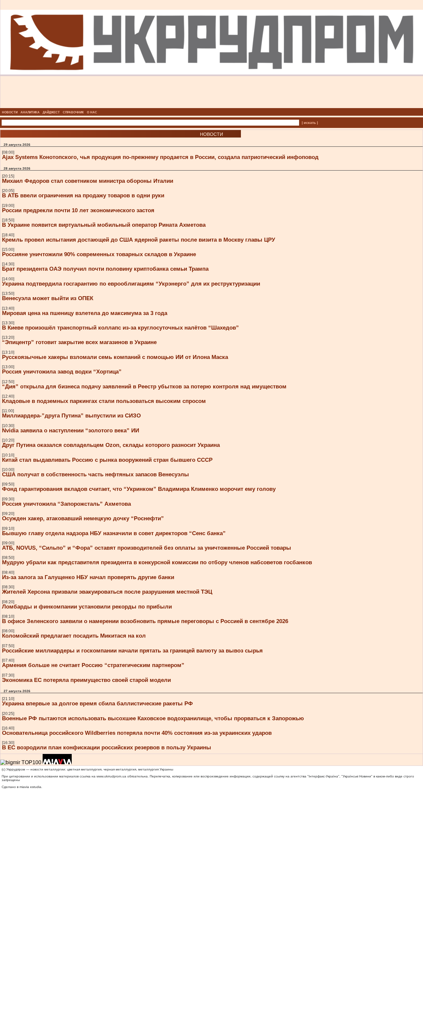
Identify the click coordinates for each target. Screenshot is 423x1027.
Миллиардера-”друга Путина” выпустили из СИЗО (71, 415)
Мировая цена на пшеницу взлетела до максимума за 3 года (84, 313)
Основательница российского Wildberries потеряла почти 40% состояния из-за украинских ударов (137, 733)
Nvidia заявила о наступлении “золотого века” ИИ (70, 430)
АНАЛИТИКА (30, 112)
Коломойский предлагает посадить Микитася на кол (74, 635)
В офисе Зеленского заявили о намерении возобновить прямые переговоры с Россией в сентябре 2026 (145, 621)
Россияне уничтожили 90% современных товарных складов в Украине (99, 254)
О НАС (92, 112)
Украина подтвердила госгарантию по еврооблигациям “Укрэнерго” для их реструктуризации (131, 283)
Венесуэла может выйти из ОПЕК (47, 298)
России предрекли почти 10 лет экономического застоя (78, 210)
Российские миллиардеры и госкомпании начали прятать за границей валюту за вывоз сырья (132, 650)
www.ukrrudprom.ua (111, 776)
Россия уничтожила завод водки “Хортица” (62, 371)
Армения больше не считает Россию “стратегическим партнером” (93, 665)
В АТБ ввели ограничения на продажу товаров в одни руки (83, 195)
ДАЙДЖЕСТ (51, 112)
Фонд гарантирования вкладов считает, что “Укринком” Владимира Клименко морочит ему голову (139, 489)
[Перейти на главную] (211, 106)
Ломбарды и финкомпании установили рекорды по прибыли (87, 606)
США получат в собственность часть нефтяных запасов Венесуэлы (95, 474)
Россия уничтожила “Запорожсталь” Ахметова (66, 503)
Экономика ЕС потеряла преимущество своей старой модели (86, 680)
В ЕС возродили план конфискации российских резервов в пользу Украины (106, 747)
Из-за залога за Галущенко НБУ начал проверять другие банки (88, 577)
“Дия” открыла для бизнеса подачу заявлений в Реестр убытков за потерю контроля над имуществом (144, 386)
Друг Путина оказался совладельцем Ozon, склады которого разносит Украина (111, 445)
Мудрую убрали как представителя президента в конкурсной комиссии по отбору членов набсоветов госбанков (157, 562)
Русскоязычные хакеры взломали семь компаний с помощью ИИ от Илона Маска (115, 357)
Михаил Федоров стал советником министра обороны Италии (87, 181)
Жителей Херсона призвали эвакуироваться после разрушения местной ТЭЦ (107, 591)
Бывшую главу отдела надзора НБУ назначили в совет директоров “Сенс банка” (114, 533)
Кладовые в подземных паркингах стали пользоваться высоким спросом (104, 401)
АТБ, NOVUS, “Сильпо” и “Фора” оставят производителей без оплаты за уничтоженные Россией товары (146, 547)
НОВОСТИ (10, 112)
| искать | (310, 123)
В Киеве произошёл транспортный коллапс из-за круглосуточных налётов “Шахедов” (120, 327)
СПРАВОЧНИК (73, 112)
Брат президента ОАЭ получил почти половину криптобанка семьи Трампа (105, 268)
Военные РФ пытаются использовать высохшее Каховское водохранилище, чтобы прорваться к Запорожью (153, 718)
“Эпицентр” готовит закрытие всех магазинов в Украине (79, 342)
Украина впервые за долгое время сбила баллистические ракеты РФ (97, 703)
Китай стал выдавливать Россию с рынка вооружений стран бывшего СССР (107, 459)
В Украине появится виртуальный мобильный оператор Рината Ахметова (104, 224)
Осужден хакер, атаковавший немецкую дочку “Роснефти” (83, 518)
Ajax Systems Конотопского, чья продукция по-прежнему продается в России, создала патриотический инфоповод (160, 157)
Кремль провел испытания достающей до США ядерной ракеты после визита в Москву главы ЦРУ (138, 239)
